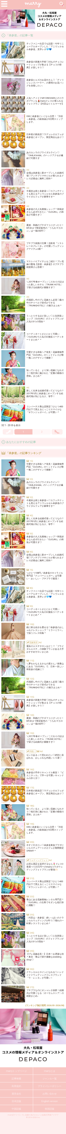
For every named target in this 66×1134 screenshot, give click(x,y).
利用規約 (16, 1086)
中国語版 (16, 1108)
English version (49, 1101)
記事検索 (16, 1078)
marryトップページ (16, 1071)
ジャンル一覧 (49, 1078)
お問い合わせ (49, 1093)
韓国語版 (49, 1108)
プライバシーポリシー (49, 1086)
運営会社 (16, 1093)
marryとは (49, 1071)
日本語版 (16, 1101)
